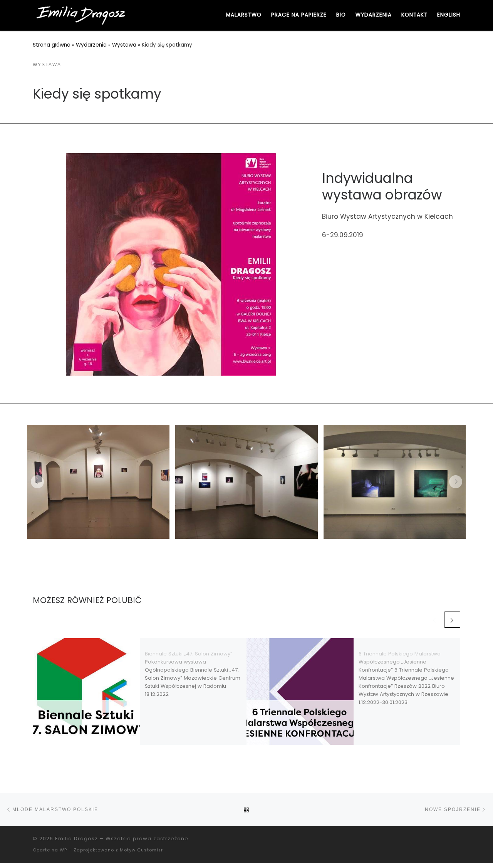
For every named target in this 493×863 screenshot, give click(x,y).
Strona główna (51, 45)
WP (63, 850)
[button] (37, 481)
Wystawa (124, 45)
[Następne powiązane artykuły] (452, 620)
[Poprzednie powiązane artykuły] (434, 620)
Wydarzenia (91, 45)
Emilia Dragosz (76, 838)
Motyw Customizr (141, 850)
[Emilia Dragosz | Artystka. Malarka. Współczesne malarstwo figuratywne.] (81, 14)
